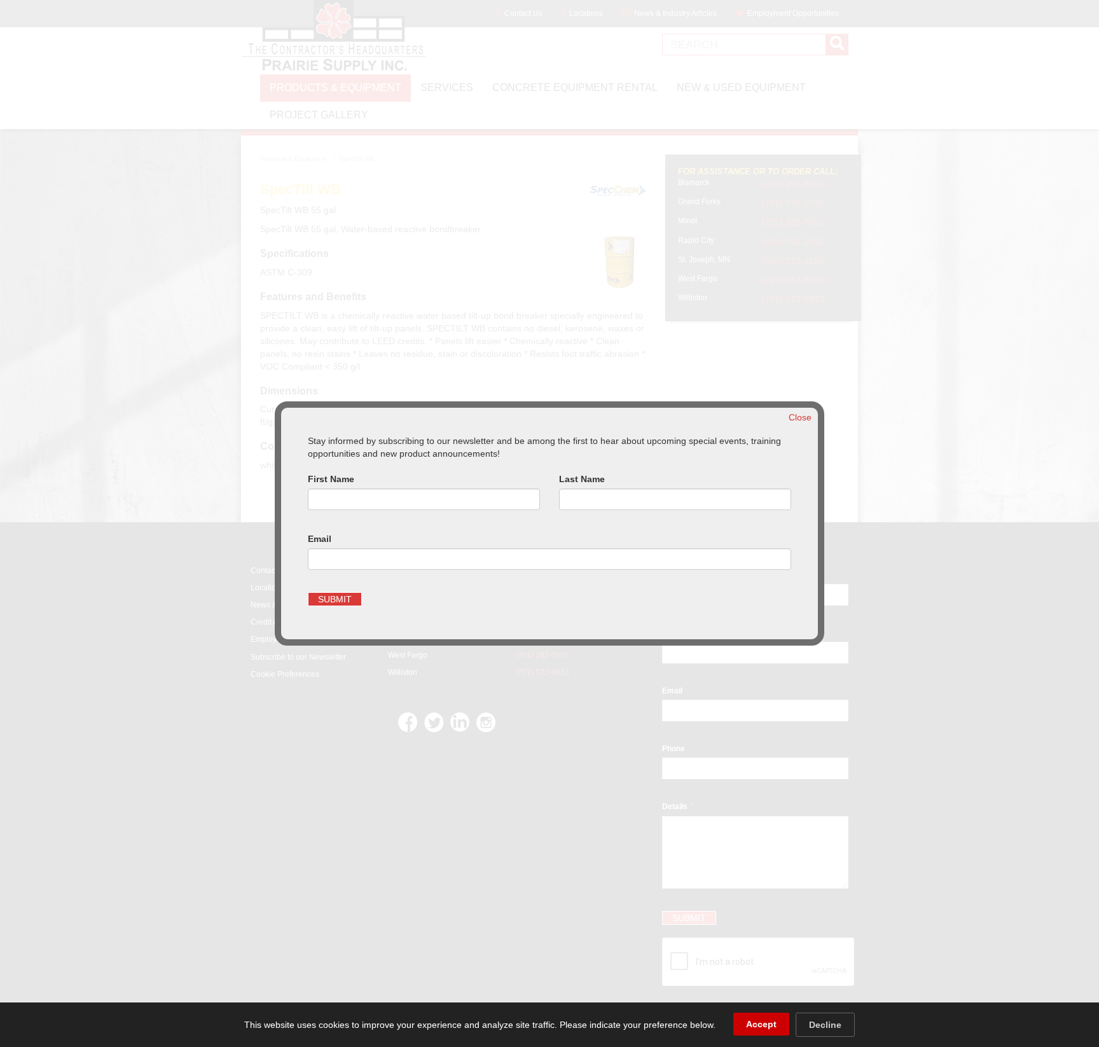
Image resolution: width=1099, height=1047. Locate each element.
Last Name (582, 479)
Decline (825, 1025)
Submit (335, 599)
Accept (761, 1024)
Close (800, 417)
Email (319, 539)
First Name (331, 479)
